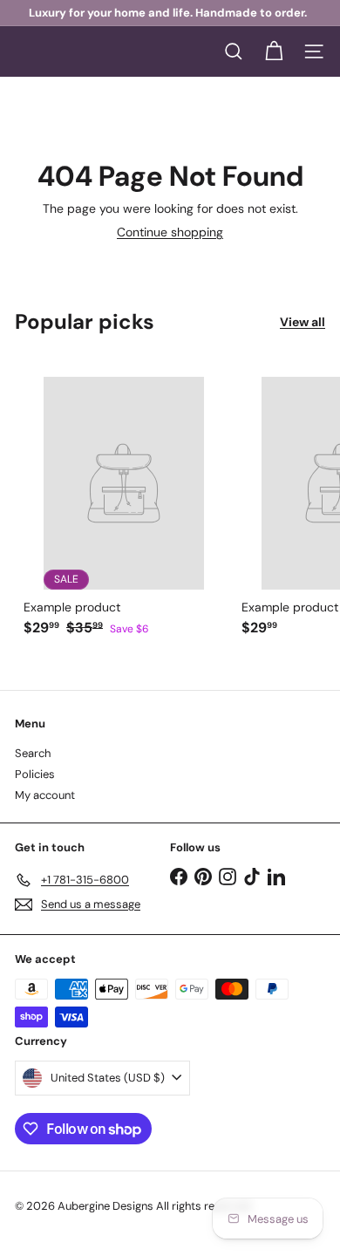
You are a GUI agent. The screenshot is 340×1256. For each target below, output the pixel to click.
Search (33, 753)
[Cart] (274, 51)
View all (302, 322)
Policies (35, 774)
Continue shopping (170, 232)
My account (45, 795)
